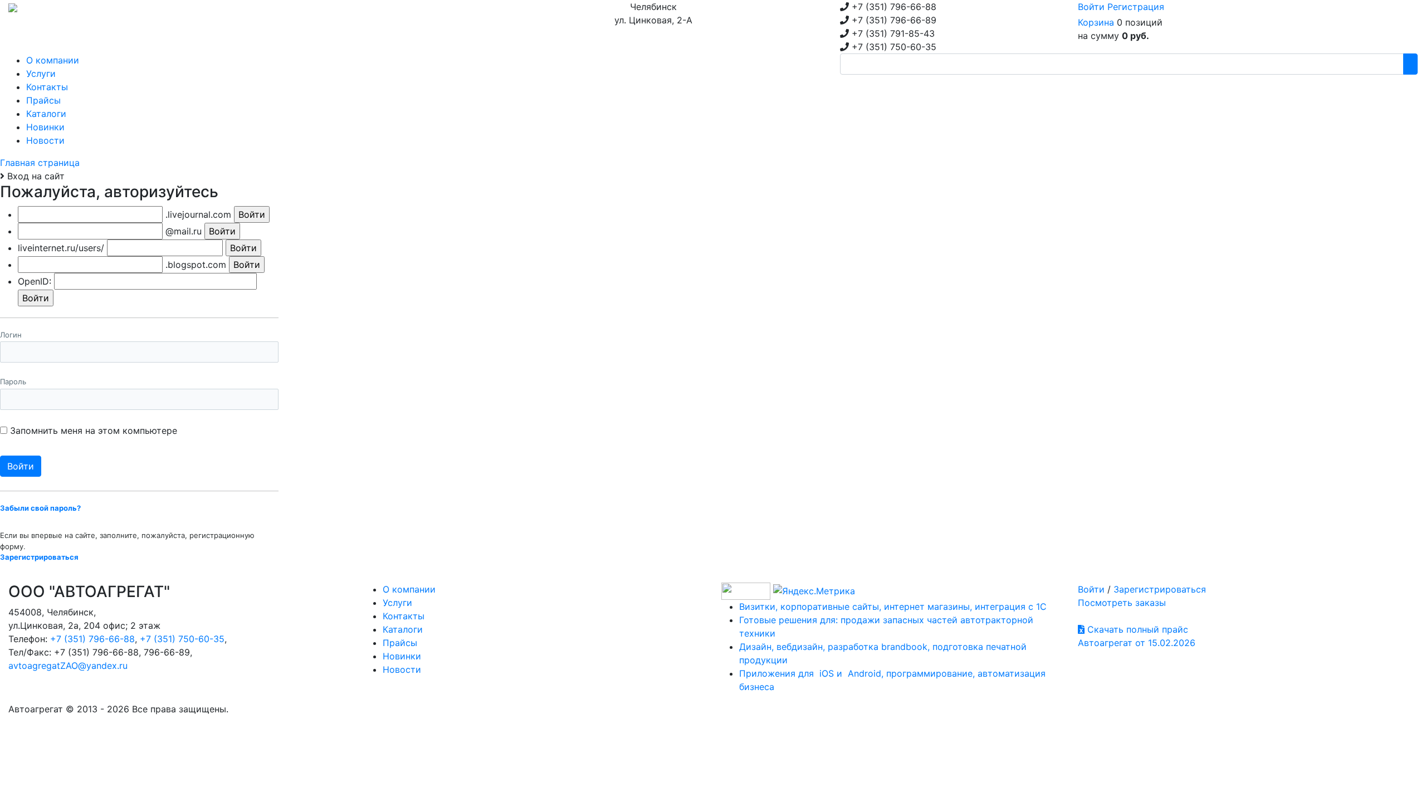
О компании (409, 589)
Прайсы (400, 642)
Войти (1091, 6)
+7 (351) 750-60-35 (182, 638)
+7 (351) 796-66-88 (92, 638)
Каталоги (403, 629)
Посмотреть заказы (1122, 602)
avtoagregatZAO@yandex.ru (68, 665)
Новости (402, 669)
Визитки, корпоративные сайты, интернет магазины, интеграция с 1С (893, 606)
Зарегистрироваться (1160, 589)
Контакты (403, 616)
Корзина (1096, 22)
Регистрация (1135, 6)
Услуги (397, 602)
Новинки (402, 656)
